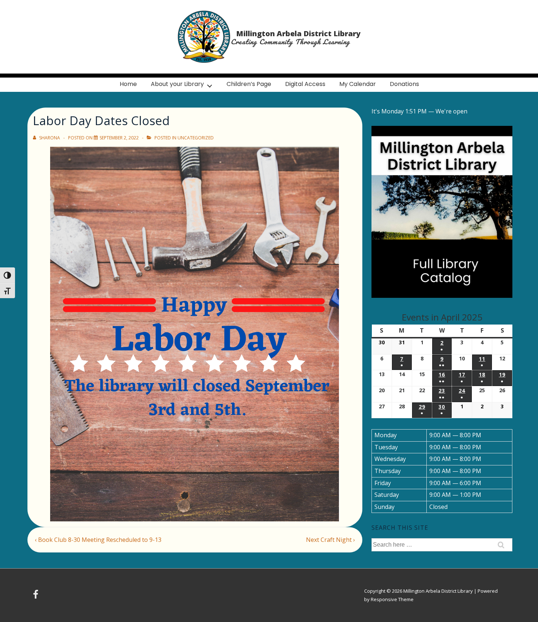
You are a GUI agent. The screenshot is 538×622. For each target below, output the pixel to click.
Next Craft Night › (330, 540)
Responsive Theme (392, 599)
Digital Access (305, 84)
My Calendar (357, 84)
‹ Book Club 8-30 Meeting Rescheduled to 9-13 (98, 540)
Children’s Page (249, 84)
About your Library (177, 84)
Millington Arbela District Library (298, 33)
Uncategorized (196, 138)
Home (128, 84)
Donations (404, 84)
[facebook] (36, 596)
